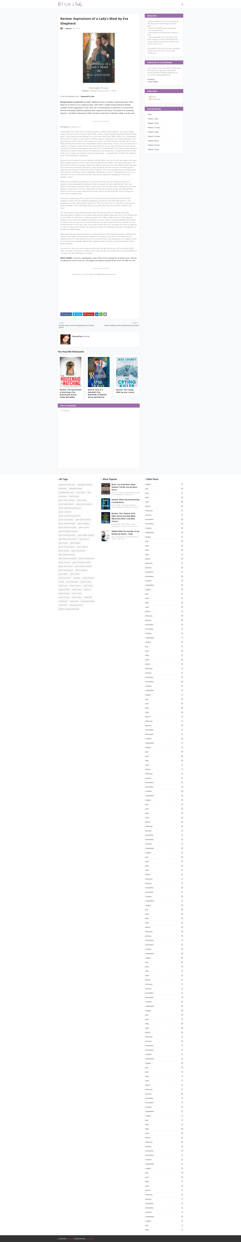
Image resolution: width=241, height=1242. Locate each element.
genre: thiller (63, 574)
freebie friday (74, 496)
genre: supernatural (66, 570)
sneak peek (74, 601)
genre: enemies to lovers (67, 527)
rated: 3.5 (87, 589)
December (164, 519)
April (164, 502)
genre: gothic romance (86, 535)
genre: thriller (75, 574)
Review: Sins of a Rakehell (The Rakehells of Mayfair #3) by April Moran (97, 393)
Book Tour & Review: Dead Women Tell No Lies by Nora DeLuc (124, 487)
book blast (62, 489)
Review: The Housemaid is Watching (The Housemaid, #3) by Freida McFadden (70, 393)
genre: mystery (82, 547)
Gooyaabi (89, 1238)
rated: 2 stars (153, 123)
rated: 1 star (153, 119)
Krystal (69, 28)
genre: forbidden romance (68, 531)
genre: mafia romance (66, 547)
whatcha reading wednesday (69, 609)
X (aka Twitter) (152, 81)
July (164, 489)
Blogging (70, 1238)
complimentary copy (66, 492)
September (164, 532)
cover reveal (80, 492)
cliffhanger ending (75, 489)
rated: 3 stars (153, 132)
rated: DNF (88, 597)
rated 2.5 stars (86, 582)
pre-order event (72, 582)
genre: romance (64, 562)
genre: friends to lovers (67, 535)
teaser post (63, 605)
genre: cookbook (65, 512)
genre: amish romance (67, 500)
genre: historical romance (68, 539)
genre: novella (64, 551)
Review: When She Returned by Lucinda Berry (125, 500)
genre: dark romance (83, 520)
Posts (153, 97)
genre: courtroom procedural (69, 516)
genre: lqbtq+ (75, 543)
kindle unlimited (88, 578)
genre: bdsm (81, 500)
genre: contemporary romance (70, 508)
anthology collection (85, 485)
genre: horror (84, 539)
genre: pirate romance (67, 555)
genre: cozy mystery (66, 520)
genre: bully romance (66, 504)
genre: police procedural (67, 558)
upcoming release (76, 605)
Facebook (151, 79)
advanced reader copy (67, 485)
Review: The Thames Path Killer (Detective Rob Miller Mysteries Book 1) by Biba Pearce (124, 517)
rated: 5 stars (153, 149)
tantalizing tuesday (87, 601)
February (164, 510)
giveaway (77, 578)
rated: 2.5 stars (154, 127)
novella (61, 582)
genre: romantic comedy (81, 562)
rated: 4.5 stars (154, 145)
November (164, 524)
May (164, 497)
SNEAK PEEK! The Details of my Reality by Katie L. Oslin (125, 532)
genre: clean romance (84, 504)
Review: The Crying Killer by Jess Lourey (125, 391)
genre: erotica (84, 527)
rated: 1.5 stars (75, 586)
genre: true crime (65, 578)
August (164, 484)
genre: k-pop (63, 543)
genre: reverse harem (86, 558)
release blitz (63, 601)
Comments (156, 99)
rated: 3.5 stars (154, 136)
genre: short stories (66, 566)
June (164, 493)
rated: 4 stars (153, 141)
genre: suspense (81, 570)
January (164, 515)
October (164, 528)
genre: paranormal (78, 551)
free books (63, 496)
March (164, 506)
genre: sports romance (83, 566)
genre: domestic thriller (67, 523)
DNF (149, 114)
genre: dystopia (83, 523)
